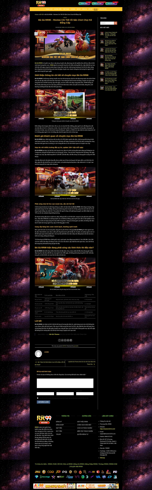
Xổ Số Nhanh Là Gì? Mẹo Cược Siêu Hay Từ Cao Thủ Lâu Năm (111, 81)
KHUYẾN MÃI (102, 9)
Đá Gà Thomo (54, 334)
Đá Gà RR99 (38, 63)
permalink (76, 346)
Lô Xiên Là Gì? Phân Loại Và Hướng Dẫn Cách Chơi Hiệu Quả (111, 73)
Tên (38, 390)
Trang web (79, 390)
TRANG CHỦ (49, 9)
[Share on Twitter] (62, 340)
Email (58, 390)
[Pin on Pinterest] (68, 340)
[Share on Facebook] (59, 340)
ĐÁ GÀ (95, 9)
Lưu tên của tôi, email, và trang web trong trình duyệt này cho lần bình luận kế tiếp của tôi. (64, 398)
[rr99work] (43, 3)
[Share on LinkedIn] (71, 340)
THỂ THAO (66, 9)
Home (36, 14)
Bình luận (40, 377)
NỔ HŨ (79, 9)
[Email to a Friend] (65, 340)
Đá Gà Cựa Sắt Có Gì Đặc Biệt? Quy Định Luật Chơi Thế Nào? (110, 43)
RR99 (52, 65)
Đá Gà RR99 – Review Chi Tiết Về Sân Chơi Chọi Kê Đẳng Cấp (110, 58)
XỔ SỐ (90, 9)
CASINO (73, 9)
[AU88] (54, 486)
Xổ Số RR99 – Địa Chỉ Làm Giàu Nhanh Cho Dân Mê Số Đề (111, 88)
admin (73, 27)
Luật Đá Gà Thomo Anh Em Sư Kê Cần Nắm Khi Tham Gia (110, 50)
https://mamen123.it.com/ (107, 429)
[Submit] (115, 23)
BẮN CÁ (84, 9)
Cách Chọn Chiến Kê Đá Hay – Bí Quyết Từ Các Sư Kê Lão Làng (111, 35)
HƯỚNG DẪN (57, 9)
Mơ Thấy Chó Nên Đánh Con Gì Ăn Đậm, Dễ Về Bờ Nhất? (110, 66)
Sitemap (102, 457)
